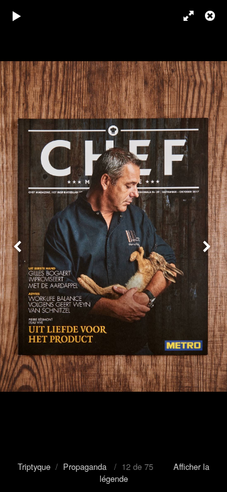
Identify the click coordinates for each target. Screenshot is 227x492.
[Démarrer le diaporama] (17, 16)
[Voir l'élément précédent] (19, 246)
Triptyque (34, 466)
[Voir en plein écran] (182, 16)
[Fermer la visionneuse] (211, 16)
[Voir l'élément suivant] (208, 246)
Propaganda (85, 466)
